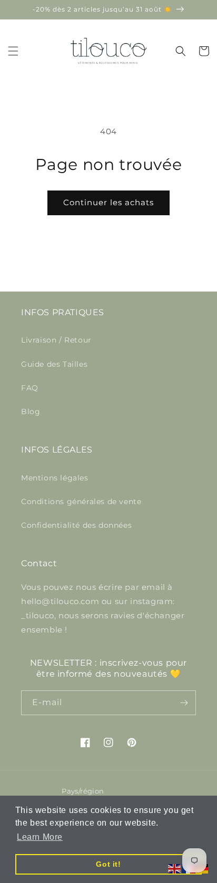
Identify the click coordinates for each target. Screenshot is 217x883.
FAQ (29, 388)
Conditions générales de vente (81, 501)
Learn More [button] (40, 836)
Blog (30, 411)
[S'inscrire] (183, 702)
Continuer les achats (108, 202)
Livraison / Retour (56, 340)
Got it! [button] (108, 864)
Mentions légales (54, 478)
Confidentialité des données (76, 525)
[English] (175, 868)
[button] (13, 51)
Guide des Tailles (54, 364)
